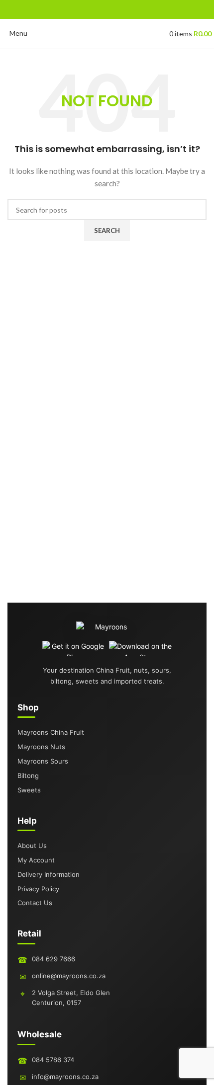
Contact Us (34, 903)
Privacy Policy (38, 889)
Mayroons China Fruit (50, 732)
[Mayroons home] (107, 630)
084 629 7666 (53, 959)
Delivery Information (48, 874)
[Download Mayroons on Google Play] (74, 648)
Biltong (28, 775)
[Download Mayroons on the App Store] (140, 648)
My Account (36, 860)
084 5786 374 (53, 1060)
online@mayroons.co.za (69, 976)
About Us (32, 846)
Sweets (29, 790)
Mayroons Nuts (41, 747)
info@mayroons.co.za (65, 1077)
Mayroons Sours (42, 761)
